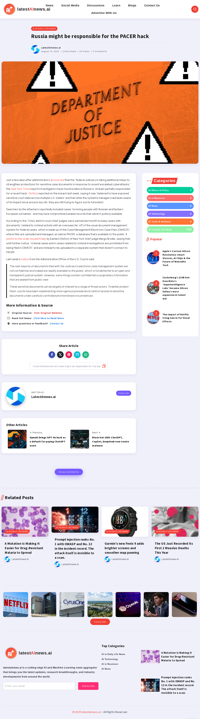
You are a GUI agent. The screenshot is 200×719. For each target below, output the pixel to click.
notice (25, 259)
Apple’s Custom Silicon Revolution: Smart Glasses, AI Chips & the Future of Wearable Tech (176, 258)
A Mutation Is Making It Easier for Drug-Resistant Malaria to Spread (24, 548)
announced (57, 180)
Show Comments (69, 471)
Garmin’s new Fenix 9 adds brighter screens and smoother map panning (124, 548)
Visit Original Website (48, 312)
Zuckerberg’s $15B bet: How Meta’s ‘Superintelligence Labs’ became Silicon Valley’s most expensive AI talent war (176, 288)
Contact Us (56, 323)
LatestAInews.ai (51, 47)
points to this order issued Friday (26, 238)
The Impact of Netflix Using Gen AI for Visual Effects (176, 318)
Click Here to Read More (49, 318)
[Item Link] (153, 258)
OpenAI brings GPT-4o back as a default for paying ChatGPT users (48, 441)
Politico (33, 193)
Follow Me (123, 393)
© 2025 (77, 712)
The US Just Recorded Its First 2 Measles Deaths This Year (174, 548)
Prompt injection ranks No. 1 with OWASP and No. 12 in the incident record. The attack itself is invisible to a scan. (75, 548)
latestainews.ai (91, 712)
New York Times (20, 189)
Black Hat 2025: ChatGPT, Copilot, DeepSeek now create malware (110, 441)
